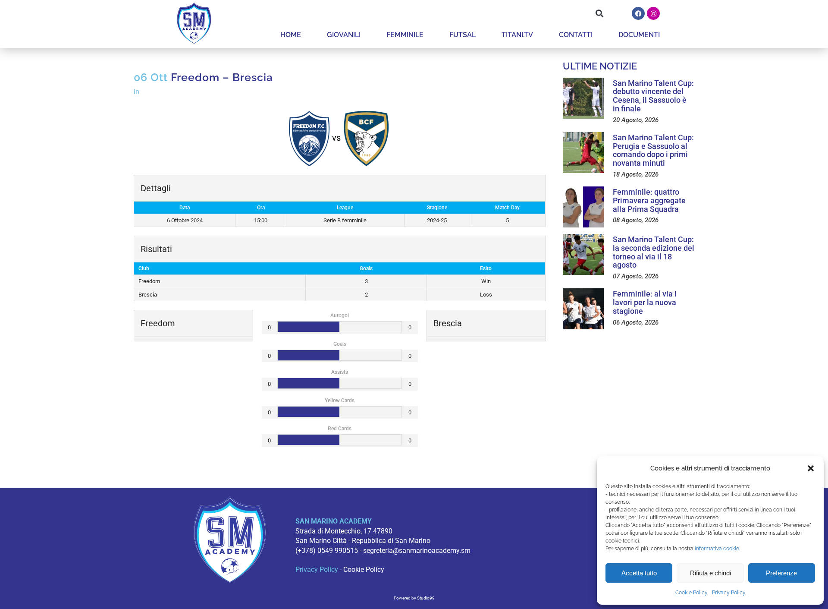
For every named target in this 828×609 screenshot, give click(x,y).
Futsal (462, 35)
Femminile (404, 35)
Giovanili (344, 35)
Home (290, 35)
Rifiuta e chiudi (710, 573)
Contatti (576, 35)
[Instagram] (653, 13)
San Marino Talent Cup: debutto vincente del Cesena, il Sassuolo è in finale (653, 96)
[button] (810, 468)
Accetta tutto (639, 573)
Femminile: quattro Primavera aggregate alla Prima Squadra (649, 200)
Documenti (639, 35)
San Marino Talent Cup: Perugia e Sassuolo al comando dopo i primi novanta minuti (653, 150)
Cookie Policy (691, 593)
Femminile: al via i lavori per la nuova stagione (645, 302)
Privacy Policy (729, 593)
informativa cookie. (717, 549)
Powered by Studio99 (414, 598)
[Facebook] (638, 13)
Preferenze (781, 573)
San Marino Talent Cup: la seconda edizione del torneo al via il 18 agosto (653, 252)
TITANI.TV (517, 35)
